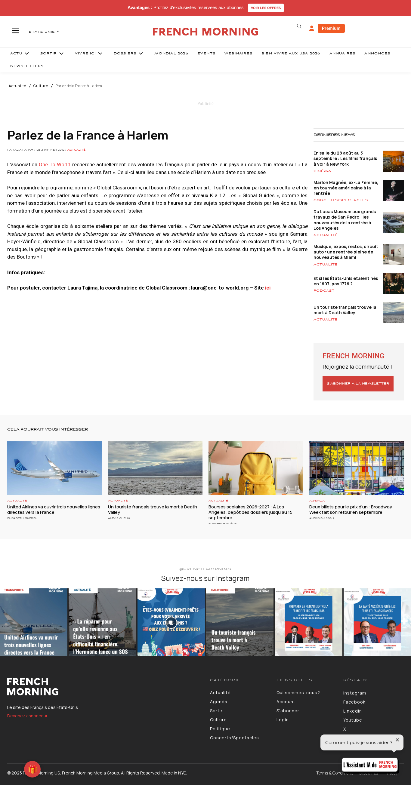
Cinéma (322, 171)
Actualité (17, 86)
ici (267, 288)
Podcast (324, 291)
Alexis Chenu (119, 518)
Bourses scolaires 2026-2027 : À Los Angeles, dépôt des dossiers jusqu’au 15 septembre (250, 512)
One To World (54, 164)
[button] (299, 26)
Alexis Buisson (321, 518)
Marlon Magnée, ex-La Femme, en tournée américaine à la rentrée (346, 187)
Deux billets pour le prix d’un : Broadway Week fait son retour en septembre (350, 509)
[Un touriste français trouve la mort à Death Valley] (155, 468)
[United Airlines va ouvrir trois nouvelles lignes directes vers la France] (54, 468)
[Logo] (104, 686)
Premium (331, 28)
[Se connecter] (311, 28)
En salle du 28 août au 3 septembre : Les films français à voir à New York (345, 158)
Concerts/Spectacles (341, 200)
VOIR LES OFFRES (266, 8)
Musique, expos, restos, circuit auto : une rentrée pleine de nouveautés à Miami (346, 252)
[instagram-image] (33, 622)
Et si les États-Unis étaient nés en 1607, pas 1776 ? (346, 281)
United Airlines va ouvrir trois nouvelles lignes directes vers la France (53, 509)
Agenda (317, 500)
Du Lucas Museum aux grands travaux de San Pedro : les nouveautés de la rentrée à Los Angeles (345, 220)
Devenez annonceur (27, 716)
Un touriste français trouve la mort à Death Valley (345, 309)
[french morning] (205, 32)
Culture (40, 86)
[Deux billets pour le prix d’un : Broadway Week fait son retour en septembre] (356, 468)
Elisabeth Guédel (22, 518)
